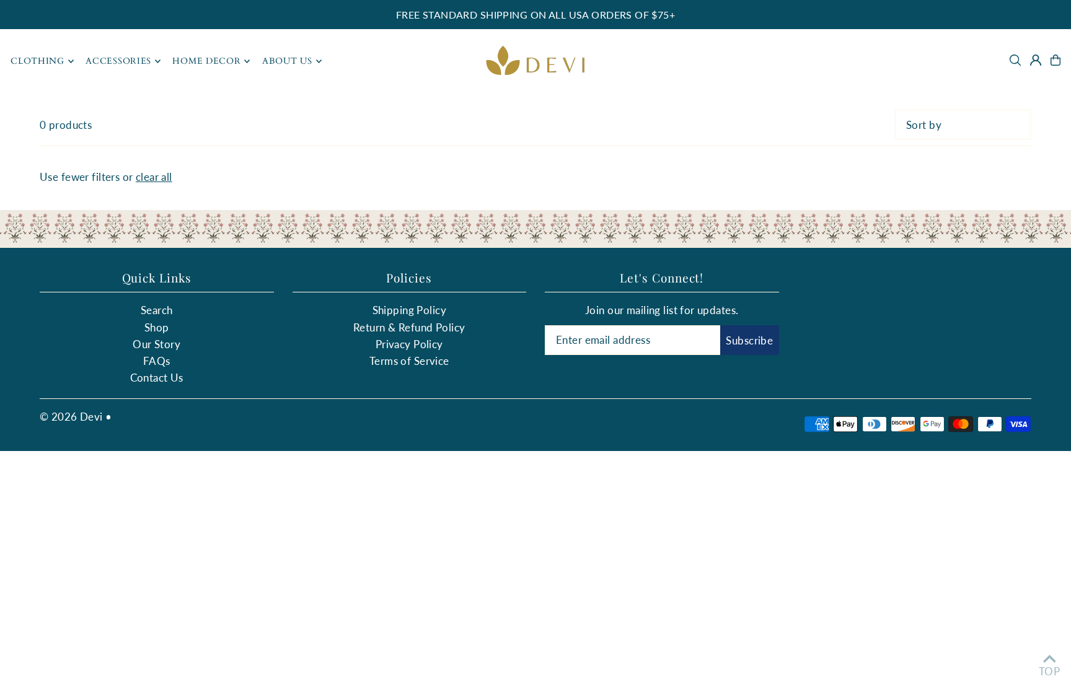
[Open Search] (1015, 60)
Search (157, 310)
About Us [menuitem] (287, 61)
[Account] (1035, 60)
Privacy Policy (409, 344)
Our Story (156, 344)
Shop (156, 327)
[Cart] (1055, 60)
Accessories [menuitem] (118, 61)
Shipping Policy (409, 310)
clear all (154, 176)
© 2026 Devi (71, 416)
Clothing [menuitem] (37, 61)
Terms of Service (409, 360)
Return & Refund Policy (409, 327)
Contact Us (156, 377)
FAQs (156, 360)
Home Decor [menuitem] (206, 61)
